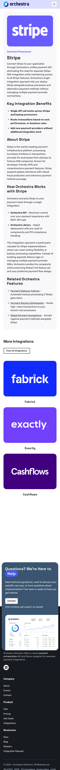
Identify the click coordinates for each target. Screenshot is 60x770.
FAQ (5, 709)
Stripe (13, 58)
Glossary (7, 746)
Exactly (30, 448)
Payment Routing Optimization (27, 303)
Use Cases (8, 718)
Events (6, 690)
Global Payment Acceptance (26, 315)
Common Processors (19, 51)
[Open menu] (54, 4)
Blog (5, 741)
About (6, 685)
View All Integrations (16, 350)
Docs (5, 737)
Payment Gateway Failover (25, 291)
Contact (11, 601)
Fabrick (30, 402)
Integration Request (13, 751)
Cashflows (30, 494)
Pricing (7, 713)
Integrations (9, 723)
